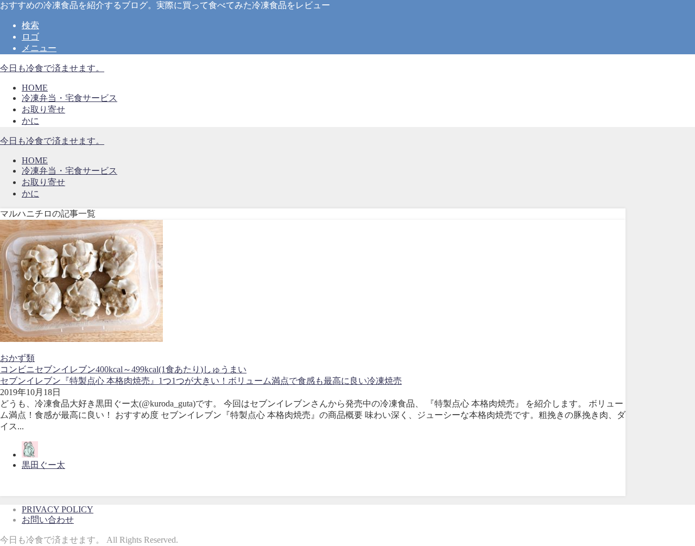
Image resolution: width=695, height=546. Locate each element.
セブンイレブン (65, 369)
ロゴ (30, 36)
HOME (35, 87)
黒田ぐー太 (43, 464)
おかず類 (17, 358)
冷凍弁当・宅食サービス (69, 98)
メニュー (39, 48)
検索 (30, 25)
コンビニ (17, 369)
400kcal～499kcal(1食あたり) (149, 369)
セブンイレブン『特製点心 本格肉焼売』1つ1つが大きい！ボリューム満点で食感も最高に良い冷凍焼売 (201, 380)
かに (30, 120)
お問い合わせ (48, 519)
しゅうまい (225, 369)
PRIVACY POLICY (57, 509)
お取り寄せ (43, 109)
